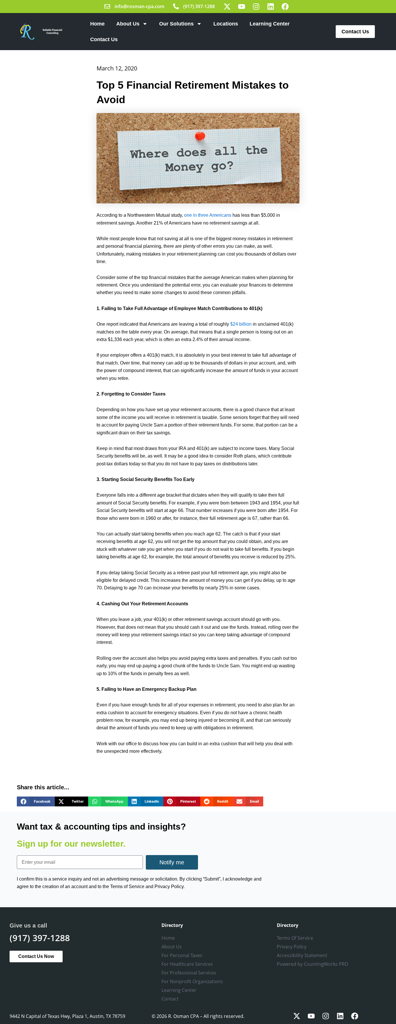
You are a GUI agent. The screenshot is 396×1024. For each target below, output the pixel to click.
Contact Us (104, 39)
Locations (225, 24)
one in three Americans (207, 215)
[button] (36, 801)
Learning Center (270, 24)
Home (97, 24)
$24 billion (241, 324)
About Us (127, 24)
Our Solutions (176, 24)
